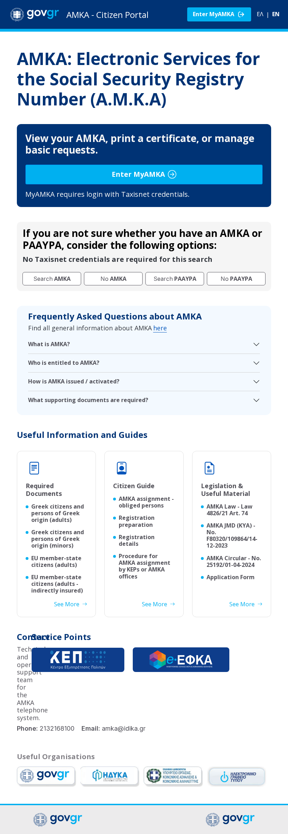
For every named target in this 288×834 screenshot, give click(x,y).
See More (66, 604)
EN (276, 14)
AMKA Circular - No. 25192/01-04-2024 (234, 561)
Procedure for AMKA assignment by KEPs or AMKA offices (144, 566)
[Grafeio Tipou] (237, 777)
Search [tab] (52, 279)
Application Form (231, 577)
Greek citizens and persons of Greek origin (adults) (57, 513)
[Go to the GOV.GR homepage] (34, 14)
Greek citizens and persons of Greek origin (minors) (57, 539)
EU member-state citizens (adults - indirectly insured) (57, 584)
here (160, 328)
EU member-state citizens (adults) (56, 561)
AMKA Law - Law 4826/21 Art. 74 (230, 510)
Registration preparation (137, 521)
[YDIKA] (110, 777)
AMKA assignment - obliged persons (146, 502)
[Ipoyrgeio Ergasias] (173, 777)
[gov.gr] (46, 777)
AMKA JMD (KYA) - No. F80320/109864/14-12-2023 (232, 535)
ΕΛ (260, 14)
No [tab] (113, 279)
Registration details (137, 540)
